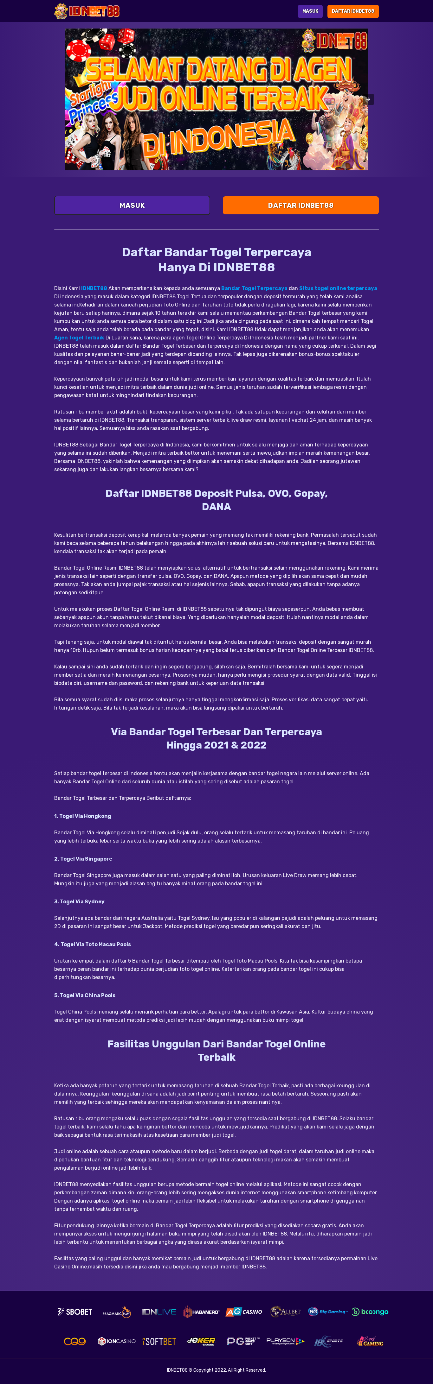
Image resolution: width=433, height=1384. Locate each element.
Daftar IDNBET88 (353, 11)
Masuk (310, 11)
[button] (368, 99)
